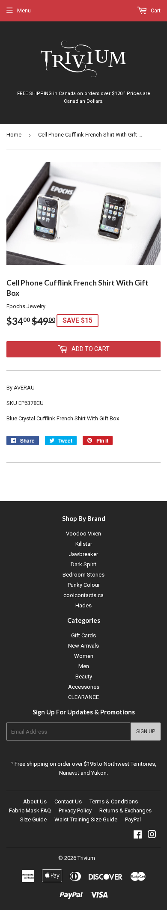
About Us (35, 801)
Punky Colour (84, 585)
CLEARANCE (83, 697)
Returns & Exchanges (125, 810)
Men (83, 666)
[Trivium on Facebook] (137, 836)
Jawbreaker (83, 554)
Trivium (86, 858)
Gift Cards (83, 635)
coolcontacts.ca (83, 595)
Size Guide (33, 819)
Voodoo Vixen (83, 533)
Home (13, 134)
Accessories (83, 687)
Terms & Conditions (113, 801)
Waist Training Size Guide (85, 819)
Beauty (83, 676)
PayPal (133, 819)
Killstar (83, 544)
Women (83, 656)
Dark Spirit (83, 564)
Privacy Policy (75, 810)
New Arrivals (83, 645)
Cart (155, 10)
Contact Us (68, 801)
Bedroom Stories (83, 574)
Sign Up (145, 732)
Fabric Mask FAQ (30, 810)
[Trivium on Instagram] (152, 836)
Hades (83, 605)
